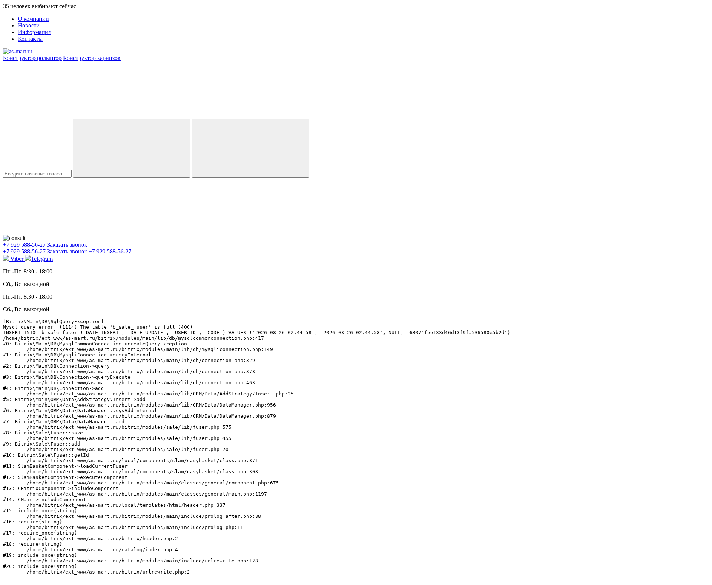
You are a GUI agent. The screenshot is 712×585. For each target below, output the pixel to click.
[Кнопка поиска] (250, 148)
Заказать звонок (67, 244)
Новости (29, 25)
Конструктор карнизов (92, 58)
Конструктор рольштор (32, 58)
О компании (33, 19)
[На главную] (17, 51)
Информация (34, 32)
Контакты (30, 39)
